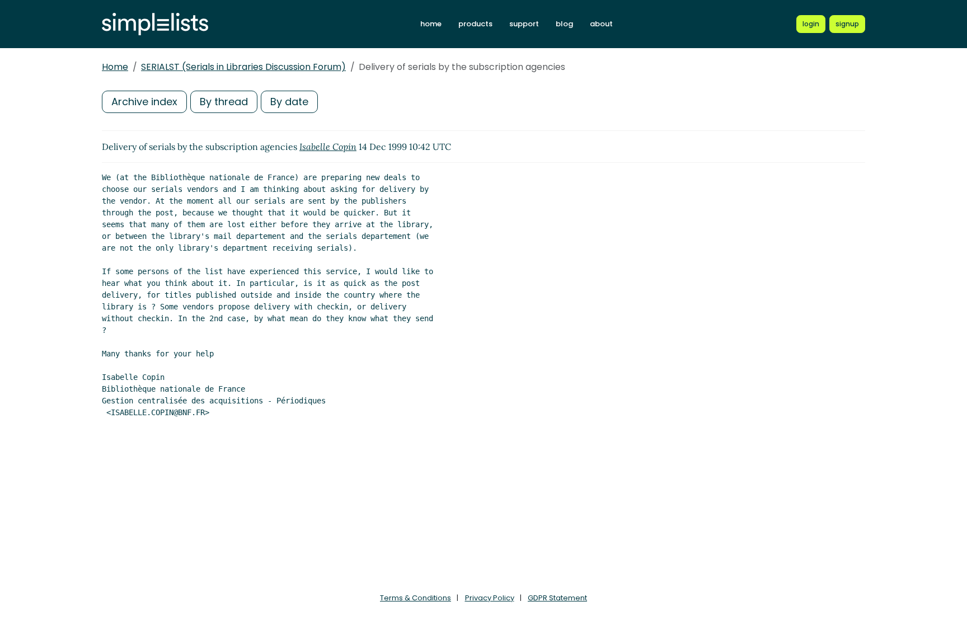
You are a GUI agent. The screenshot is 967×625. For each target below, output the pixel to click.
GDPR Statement (557, 598)
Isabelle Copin (327, 146)
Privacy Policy (489, 598)
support (524, 23)
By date (289, 102)
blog (564, 23)
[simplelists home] (155, 24)
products (475, 23)
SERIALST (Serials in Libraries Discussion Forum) (243, 66)
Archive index (144, 102)
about (601, 23)
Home (115, 66)
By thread (224, 102)
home (431, 23)
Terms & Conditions (415, 598)
